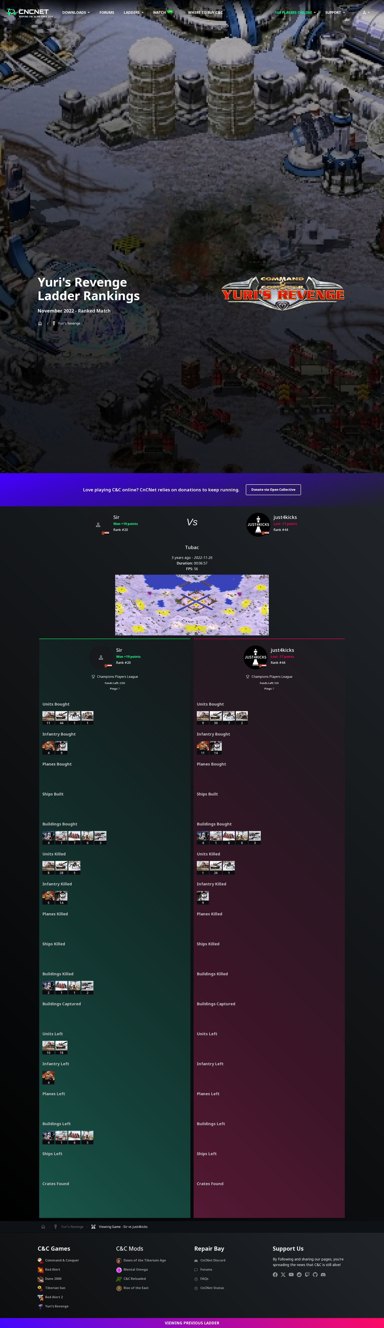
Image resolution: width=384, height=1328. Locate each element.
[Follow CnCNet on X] (285, 1274)
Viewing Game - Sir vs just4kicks (119, 1227)
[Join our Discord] (325, 1274)
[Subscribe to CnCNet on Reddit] (301, 1274)
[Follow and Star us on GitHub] (317, 1274)
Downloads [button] (74, 12)
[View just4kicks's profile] (258, 525)
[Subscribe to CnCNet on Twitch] (309, 1274)
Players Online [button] (294, 12)
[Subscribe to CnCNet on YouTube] (293, 1274)
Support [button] (333, 12)
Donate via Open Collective (273, 489)
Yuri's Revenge (66, 323)
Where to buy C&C (205, 12)
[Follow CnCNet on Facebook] (277, 1274)
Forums (106, 12)
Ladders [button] (132, 12)
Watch (162, 12)
